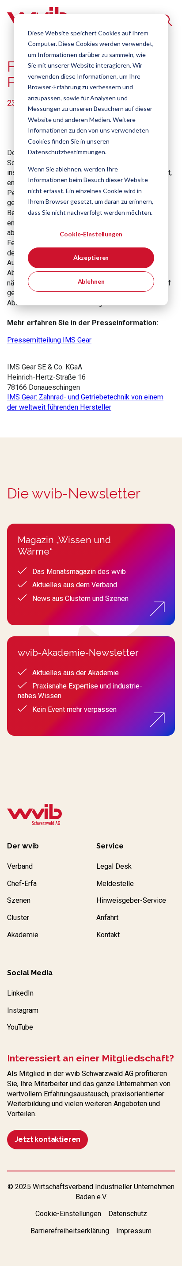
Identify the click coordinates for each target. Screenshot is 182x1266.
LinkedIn (20, 993)
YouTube (20, 1027)
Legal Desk (114, 866)
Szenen (18, 900)
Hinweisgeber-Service (131, 900)
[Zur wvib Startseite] (34, 816)
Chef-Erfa (22, 883)
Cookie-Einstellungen (91, 234)
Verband (20, 866)
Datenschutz (127, 1213)
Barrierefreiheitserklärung (69, 1231)
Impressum (134, 1231)
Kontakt (108, 935)
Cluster (18, 917)
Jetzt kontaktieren (47, 1139)
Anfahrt (107, 917)
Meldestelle (115, 883)
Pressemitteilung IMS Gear (49, 340)
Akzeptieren (91, 257)
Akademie (22, 935)
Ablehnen (91, 281)
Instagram (22, 1010)
